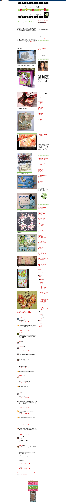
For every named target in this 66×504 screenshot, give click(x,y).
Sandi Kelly (40, 118)
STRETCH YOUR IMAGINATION (43, 258)
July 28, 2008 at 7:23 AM (24, 382)
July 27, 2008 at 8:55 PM (24, 338)
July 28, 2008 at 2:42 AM (24, 355)
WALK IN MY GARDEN (42, 264)
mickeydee (20, 317)
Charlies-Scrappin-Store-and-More (43, 158)
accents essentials (40, 208)
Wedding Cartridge (41, 265)
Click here (32, 43)
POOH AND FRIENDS (41, 255)
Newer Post (18, 472)
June (41, 311)
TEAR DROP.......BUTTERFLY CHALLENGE (44, 287)
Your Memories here (41, 183)
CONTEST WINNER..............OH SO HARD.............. (44, 308)
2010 (40, 273)
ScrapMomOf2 (21, 375)
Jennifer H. (20, 436)
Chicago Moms (46, 36)
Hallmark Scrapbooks (41, 165)
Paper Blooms (40, 170)
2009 (40, 275)
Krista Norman (40, 109)
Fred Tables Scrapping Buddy (42, 163)
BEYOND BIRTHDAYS (41, 213)
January (41, 318)
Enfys (20, 352)
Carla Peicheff (40, 97)
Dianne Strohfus (40, 101)
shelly (20, 392)
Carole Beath (21, 332)
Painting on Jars (40, 169)
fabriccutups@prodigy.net (42, 151)
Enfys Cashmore (40, 103)
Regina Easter (40, 115)
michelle (20, 426)
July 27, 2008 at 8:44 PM (24, 330)
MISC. (39, 244)
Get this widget (43, 38)
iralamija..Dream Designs (41, 166)
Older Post (35, 472)
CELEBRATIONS (41, 215)
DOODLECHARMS (41, 224)
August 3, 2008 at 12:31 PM (24, 463)
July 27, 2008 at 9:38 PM (24, 350)
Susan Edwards (40, 121)
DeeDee (20, 358)
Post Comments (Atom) (24, 474)
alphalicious (40, 209)
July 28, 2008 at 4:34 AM (24, 372)
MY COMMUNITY (41, 246)
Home (27, 472)
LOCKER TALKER (41, 241)
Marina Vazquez (40, 110)
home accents (40, 235)
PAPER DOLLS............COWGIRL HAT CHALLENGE (44, 299)
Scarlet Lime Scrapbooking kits (42, 175)
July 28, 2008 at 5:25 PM (24, 424)
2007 (40, 320)
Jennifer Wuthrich (40, 107)
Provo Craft (40, 174)
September (41, 282)
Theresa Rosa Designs (41, 182)
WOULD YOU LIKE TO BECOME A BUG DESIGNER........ (43, 305)
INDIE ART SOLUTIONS (42, 237)
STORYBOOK (40, 257)
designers (39, 223)
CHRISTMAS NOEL (41, 219)
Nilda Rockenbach (21, 385)
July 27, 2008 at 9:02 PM (24, 344)
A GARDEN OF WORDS (42, 207)
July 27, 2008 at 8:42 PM (24, 321)
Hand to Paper (40, 326)
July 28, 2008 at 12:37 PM (24, 407)
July (41, 285)
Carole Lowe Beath (41, 98)
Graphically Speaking (41, 231)
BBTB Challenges (23, 312)
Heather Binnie (40, 106)
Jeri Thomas (40, 108)
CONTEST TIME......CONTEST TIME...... (43, 295)
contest (39, 220)
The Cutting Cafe (40, 181)
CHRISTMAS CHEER (41, 218)
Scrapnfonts (40, 176)
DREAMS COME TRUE (41, 225)
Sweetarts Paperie (40, 180)
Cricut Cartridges (21, 465)
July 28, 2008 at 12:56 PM (24, 413)
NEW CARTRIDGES (41, 249)
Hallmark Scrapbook (43, 136)
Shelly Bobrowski (40, 120)
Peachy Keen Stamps (41, 171)
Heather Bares (40, 104)
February (41, 317)
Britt (20, 409)
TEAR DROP (29, 312)
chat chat (39, 217)
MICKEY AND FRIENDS (42, 242)
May (41, 312)
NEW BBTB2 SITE (41, 248)
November (41, 279)
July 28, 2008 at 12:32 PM (24, 397)
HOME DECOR (40, 236)
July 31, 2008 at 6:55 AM (24, 434)
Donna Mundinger (40, 102)
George (39, 229)
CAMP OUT (40, 214)
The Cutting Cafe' (40, 325)
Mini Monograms (40, 243)
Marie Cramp (21, 445)
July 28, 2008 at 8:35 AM (24, 390)
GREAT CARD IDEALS (41, 232)
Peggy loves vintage (41, 172)
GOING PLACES (40, 230)
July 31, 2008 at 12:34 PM (24, 442)
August (41, 283)
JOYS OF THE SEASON (41, 240)
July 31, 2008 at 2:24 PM (24, 458)
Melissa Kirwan (40, 112)
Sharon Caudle (21, 346)
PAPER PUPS (40, 254)
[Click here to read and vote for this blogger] (43, 29)
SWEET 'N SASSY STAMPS (42, 178)
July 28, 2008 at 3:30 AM (24, 367)
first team (39, 226)
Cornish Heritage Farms (41, 159)
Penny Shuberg (40, 114)
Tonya (20, 370)
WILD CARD (40, 266)
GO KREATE (40, 164)
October (41, 280)
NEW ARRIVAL (40, 247)
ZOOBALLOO (40, 269)
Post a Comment (19, 470)
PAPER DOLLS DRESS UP (42, 253)
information (40, 238)
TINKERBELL (40, 263)
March (41, 315)
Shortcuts (39, 177)
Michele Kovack (40, 113)
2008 (40, 276)
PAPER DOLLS (40, 252)
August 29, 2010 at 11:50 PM (24, 468)
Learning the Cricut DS (41, 168)
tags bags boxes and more (41, 259)
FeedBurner (45, 57)
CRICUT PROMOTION (41, 221)
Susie (20, 341)
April (41, 314)
